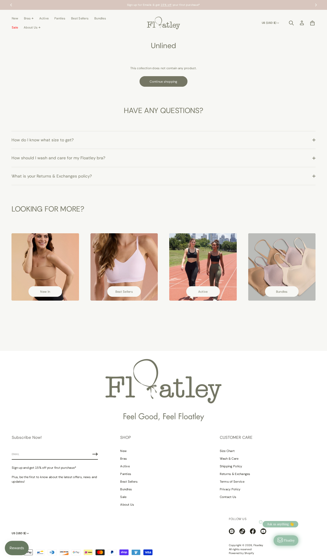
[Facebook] (253, 531)
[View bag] (312, 23)
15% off (166, 4)
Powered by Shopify (241, 553)
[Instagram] (231, 531)
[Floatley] (163, 23)
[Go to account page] (302, 23)
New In (45, 292)
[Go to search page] (291, 23)
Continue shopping (163, 82)
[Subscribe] (95, 454)
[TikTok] (242, 531)
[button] (291, 23)
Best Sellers (124, 292)
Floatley (258, 545)
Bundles (282, 292)
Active (203, 292)
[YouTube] (263, 531)
